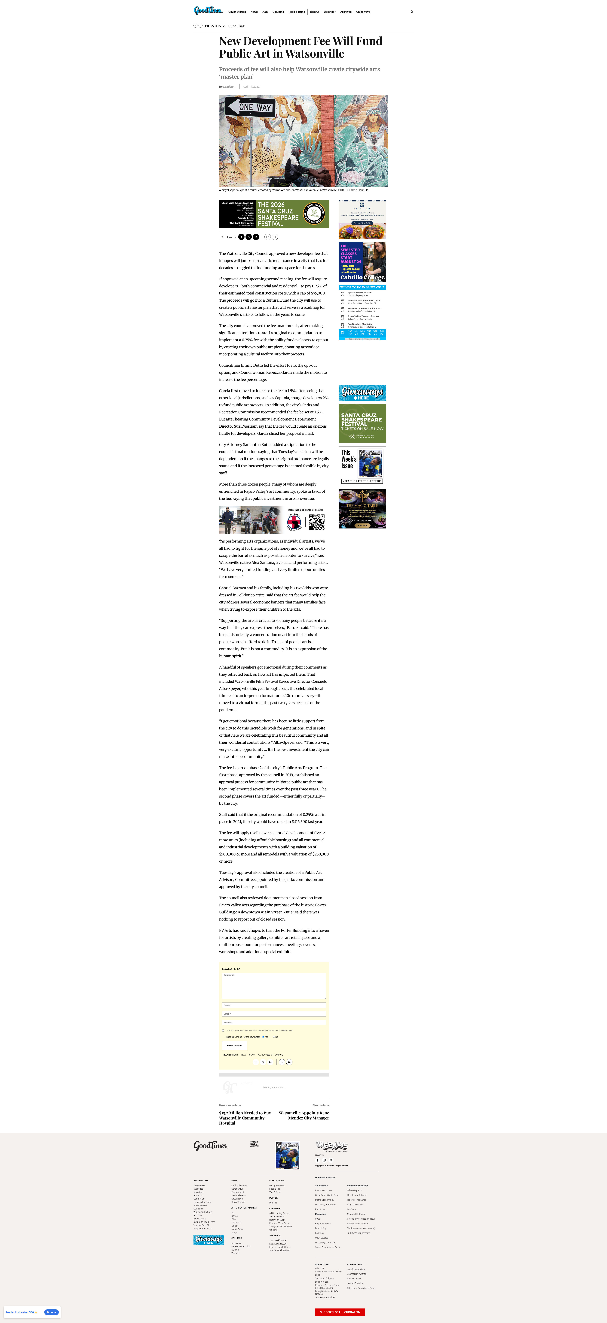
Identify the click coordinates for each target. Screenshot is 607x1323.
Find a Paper (199, 1218)
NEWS (234, 1180)
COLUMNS (236, 1238)
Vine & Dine (274, 1192)
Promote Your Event (279, 1223)
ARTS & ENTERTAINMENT (244, 1207)
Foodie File (274, 1189)
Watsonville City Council (270, 1055)
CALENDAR (275, 1208)
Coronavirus (237, 1189)
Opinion (235, 1249)
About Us (197, 1195)
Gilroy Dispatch (354, 1190)
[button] (412, 11)
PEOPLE (273, 1198)
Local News (237, 1198)
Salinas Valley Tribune (357, 1223)
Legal (317, 1275)
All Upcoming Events (279, 1213)
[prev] (195, 26)
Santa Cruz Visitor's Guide (327, 1247)
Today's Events (276, 1216)
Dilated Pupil (321, 1228)
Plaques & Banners (202, 1228)
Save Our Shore (241, 25)
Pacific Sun (320, 1209)
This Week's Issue (277, 1240)
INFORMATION (200, 1180)
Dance (234, 1216)
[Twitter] (248, 237)
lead (243, 1055)
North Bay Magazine (325, 1242)
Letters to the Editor (241, 1246)
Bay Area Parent (323, 1223)
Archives (197, 1215)
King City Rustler (355, 1204)
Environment (237, 1192)
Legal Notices (321, 1282)
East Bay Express (323, 1190)
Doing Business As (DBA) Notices (327, 1292)
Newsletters (199, 1185)
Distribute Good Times (204, 1222)
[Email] (266, 237)
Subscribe (198, 1189)
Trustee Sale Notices (325, 1297)
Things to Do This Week (280, 1226)
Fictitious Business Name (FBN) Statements (327, 1286)
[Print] (275, 237)
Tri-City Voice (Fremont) (358, 1233)
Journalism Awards (356, 1274)
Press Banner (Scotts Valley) (361, 1219)
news (251, 1055)
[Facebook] (241, 237)
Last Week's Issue (277, 1243)
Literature (236, 1222)
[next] (200, 26)
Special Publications (279, 1250)
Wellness (235, 1253)
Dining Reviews (276, 1185)
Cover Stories (237, 1202)
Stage (234, 1232)
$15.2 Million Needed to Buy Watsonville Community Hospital (245, 1118)
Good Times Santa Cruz (326, 1195)
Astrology (236, 1243)
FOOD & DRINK (276, 1180)
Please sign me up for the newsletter (242, 1037)
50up (317, 1219)
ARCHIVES (254, 1144)
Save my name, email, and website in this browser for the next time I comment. (259, 1030)
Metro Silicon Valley (324, 1200)
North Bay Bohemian (325, 1204)
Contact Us (198, 1198)
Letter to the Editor (202, 1202)
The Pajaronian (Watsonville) (361, 1228)
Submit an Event (277, 1220)
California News (239, 1185)
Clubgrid (273, 1230)
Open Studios (321, 1237)
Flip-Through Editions (279, 1247)
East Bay (319, 1233)
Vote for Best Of (201, 1225)
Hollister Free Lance (356, 1200)
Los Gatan (352, 1209)
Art (232, 1212)
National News (238, 1195)
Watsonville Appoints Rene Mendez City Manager (304, 1115)
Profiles (273, 1202)
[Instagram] (324, 1160)
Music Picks (237, 1229)
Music (234, 1226)
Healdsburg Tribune (356, 1195)
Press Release (200, 1205)
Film (233, 1219)
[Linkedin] (256, 237)
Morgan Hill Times (356, 1214)
